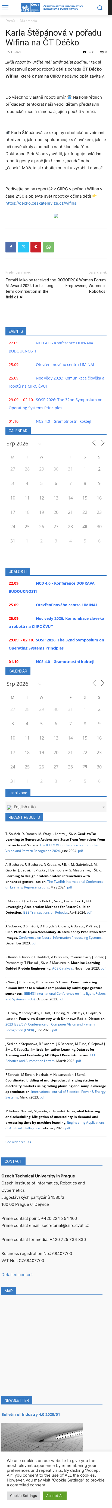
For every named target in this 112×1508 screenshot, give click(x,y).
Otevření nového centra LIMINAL (65, 364)
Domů (10, 20)
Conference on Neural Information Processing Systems (60, 937)
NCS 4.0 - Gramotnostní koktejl (63, 421)
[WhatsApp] (48, 247)
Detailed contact (17, 1274)
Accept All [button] (54, 1495)
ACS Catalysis (62, 968)
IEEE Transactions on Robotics (45, 912)
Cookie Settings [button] (23, 1495)
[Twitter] (23, 247)
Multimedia (28, 20)
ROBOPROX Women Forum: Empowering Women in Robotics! (82, 286)
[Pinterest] (35, 247)
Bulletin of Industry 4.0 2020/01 (30, 1414)
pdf (80, 850)
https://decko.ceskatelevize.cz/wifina (40, 203)
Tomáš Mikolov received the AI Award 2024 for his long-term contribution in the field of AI (30, 288)
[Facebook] (10, 247)
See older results (18, 1142)
